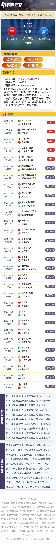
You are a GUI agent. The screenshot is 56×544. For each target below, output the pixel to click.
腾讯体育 (33, 65)
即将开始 (50, 168)
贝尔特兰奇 (34, 79)
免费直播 (12, 65)
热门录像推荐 (2, 417)
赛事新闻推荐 (2, 466)
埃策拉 (21, 79)
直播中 (51, 123)
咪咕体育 (34, 59)
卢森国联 (42, 15)
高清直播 (12, 59)
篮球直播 (30, 15)
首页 (21, 15)
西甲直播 (32, 499)
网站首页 (23, 499)
